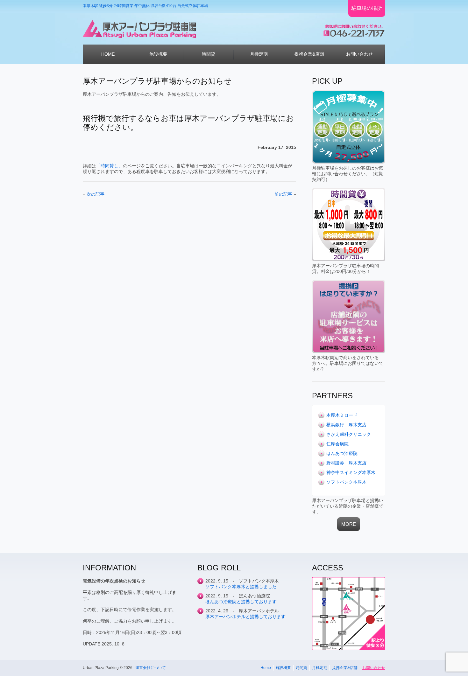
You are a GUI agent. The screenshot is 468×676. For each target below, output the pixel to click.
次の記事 (95, 194)
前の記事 (283, 194)
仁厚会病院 (337, 443)
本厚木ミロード (342, 415)
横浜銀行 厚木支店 (346, 424)
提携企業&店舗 (345, 668)
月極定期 (319, 668)
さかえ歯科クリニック (348, 434)
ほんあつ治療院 (342, 453)
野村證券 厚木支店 (346, 462)
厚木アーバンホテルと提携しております (245, 616)
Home (265, 668)
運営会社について (150, 668)
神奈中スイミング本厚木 (350, 472)
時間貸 (301, 668)
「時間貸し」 (109, 165)
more (348, 524)
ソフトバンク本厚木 (346, 481)
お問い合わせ (373, 668)
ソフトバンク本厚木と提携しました (241, 586)
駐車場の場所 (366, 8)
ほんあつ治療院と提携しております (241, 601)
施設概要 (283, 668)
